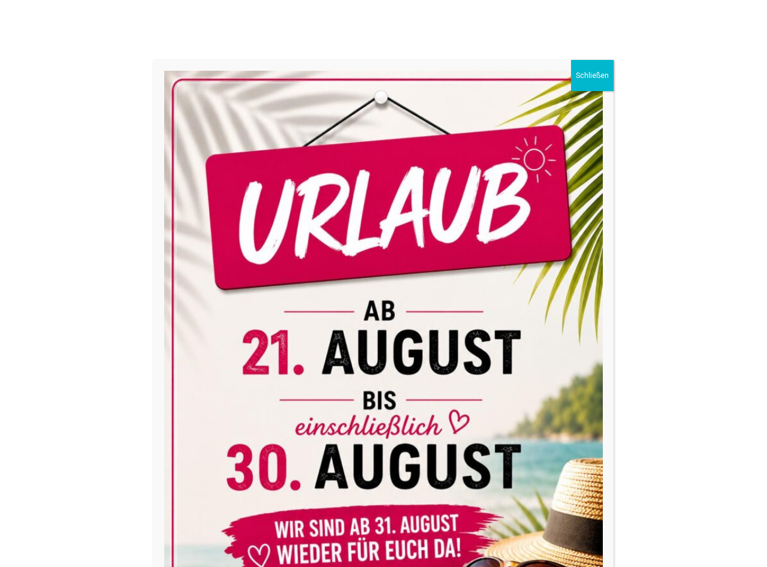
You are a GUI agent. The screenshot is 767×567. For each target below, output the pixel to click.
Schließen (592, 75)
